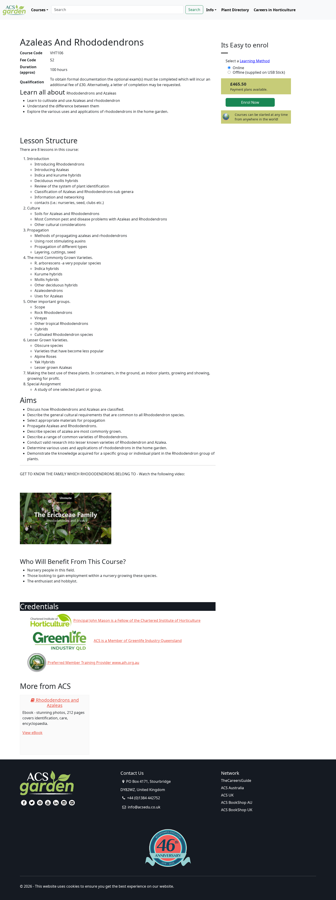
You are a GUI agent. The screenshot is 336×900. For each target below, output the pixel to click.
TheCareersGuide (236, 780)
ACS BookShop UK (236, 809)
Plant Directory (235, 9)
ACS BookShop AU (236, 802)
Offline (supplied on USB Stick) (259, 72)
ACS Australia (232, 787)
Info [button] (210, 9)
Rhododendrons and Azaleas (57, 702)
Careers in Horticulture (275, 9)
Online (238, 67)
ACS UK (227, 795)
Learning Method (255, 60)
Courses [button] (38, 9)
